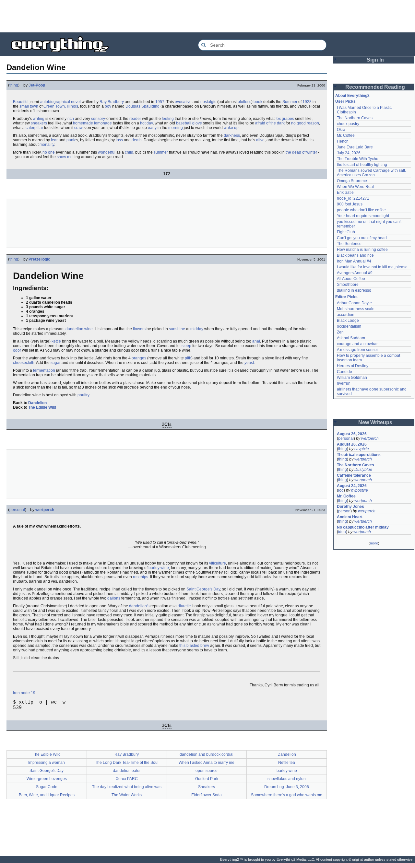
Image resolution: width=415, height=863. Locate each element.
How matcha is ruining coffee (362, 249)
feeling (168, 118)
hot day (146, 123)
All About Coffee (351, 278)
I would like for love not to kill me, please (372, 267)
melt (71, 157)
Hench (343, 141)
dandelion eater (127, 770)
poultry (83, 395)
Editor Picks (346, 297)
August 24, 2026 (352, 486)
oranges (139, 358)
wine (88, 329)
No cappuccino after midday (363, 527)
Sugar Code (46, 787)
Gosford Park (206, 778)
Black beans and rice (355, 255)
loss (119, 140)
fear (54, 140)
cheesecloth (23, 362)
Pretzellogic (39, 259)
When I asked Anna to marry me (206, 762)
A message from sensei (357, 349)
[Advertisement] (207, 16)
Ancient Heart (349, 517)
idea (342, 532)
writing (38, 118)
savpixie (361, 449)
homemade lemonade (92, 123)
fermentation (44, 370)
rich (70, 118)
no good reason (305, 123)
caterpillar (34, 127)
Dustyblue (363, 469)
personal (17, 509)
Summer (289, 101)
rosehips (140, 577)
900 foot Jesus (349, 204)
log (341, 490)
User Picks (345, 101)
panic (71, 140)
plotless (244, 101)
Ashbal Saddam (351, 338)
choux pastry (348, 124)
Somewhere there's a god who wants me (286, 795)
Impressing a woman (46, 762)
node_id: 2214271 (353, 198)
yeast (249, 362)
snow (61, 157)
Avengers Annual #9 (355, 273)
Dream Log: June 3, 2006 (286, 787)
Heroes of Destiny (352, 366)
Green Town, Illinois (60, 106)
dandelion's (139, 606)
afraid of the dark (270, 123)
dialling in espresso (354, 290)
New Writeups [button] (375, 422)
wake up (231, 127)
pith (188, 358)
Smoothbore (348, 284)
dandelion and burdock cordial (206, 754)
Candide (344, 371)
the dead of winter (301, 152)
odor (17, 350)
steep (186, 346)
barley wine (158, 568)
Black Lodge (348, 320)
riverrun (343, 383)
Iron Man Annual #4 (354, 261)
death (137, 140)
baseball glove (189, 123)
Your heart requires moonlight (363, 216)
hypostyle (359, 490)
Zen (340, 332)
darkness (232, 135)
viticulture (217, 563)
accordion (345, 314)
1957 (159, 101)
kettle (56, 341)
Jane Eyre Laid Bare (355, 147)
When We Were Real (355, 186)
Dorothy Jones (350, 506)
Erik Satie (345, 192)
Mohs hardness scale (355, 309)
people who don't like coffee (361, 210)
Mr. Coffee (346, 135)
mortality (47, 144)
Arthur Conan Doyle (354, 303)
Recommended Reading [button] (375, 87)
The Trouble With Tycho (357, 159)
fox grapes (285, 118)
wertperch (44, 509)
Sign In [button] (375, 60)
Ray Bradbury (112, 101)
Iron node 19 (24, 693)
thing (13, 85)
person (344, 511)
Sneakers (206, 787)
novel (76, 101)
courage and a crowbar (357, 344)
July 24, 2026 (349, 153)
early (152, 127)
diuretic (184, 606)
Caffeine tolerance (354, 475)
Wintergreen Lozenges (47, 778)
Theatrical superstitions (359, 454)
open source (207, 770)
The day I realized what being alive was (126, 787)
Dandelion (37, 403)
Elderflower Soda (206, 795)
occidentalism (349, 326)
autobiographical (55, 101)
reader (135, 118)
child (129, 152)
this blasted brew (194, 645)
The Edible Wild (42, 407)
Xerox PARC (127, 778)
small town (28, 106)
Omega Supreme (352, 181)
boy (108, 106)
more (374, 543)
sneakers (39, 123)
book (258, 101)
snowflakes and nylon (286, 778)
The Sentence (349, 243)
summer (161, 152)
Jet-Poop (37, 85)
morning (175, 127)
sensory (98, 118)
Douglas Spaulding (142, 106)
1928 (307, 101)
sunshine (177, 329)
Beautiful (21, 101)
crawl (79, 127)
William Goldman (352, 377)
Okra (341, 129)
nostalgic (208, 101)
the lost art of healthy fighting (362, 164)
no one (48, 152)
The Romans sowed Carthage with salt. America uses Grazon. (372, 172)
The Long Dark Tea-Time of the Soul (127, 762)
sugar (56, 362)
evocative (183, 101)
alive (260, 140)
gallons (113, 598)
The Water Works (127, 795)
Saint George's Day (203, 589)
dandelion (74, 329)
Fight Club (346, 232)
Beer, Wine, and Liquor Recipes (47, 795)
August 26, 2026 (352, 434)
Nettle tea (286, 762)
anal (256, 341)
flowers (139, 329)
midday (196, 329)
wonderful (106, 152)
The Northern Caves (355, 118)
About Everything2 (352, 95)
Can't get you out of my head (362, 238)
